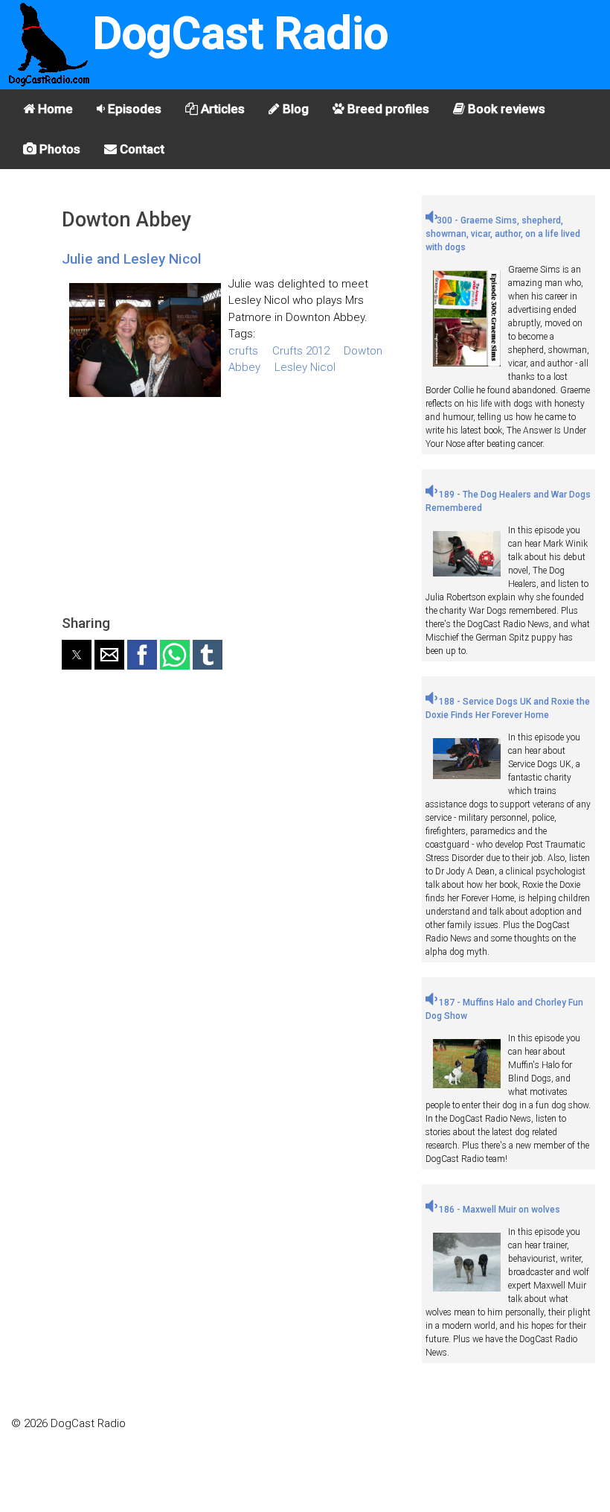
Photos (58, 149)
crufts (243, 351)
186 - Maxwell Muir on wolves (498, 1209)
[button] (77, 655)
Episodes (133, 108)
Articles (221, 108)
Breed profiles (386, 108)
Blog (294, 108)
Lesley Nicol (305, 367)
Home (54, 108)
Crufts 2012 (301, 351)
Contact (140, 149)
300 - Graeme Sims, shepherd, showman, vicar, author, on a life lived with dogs (503, 233)
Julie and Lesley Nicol (132, 258)
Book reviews (505, 108)
